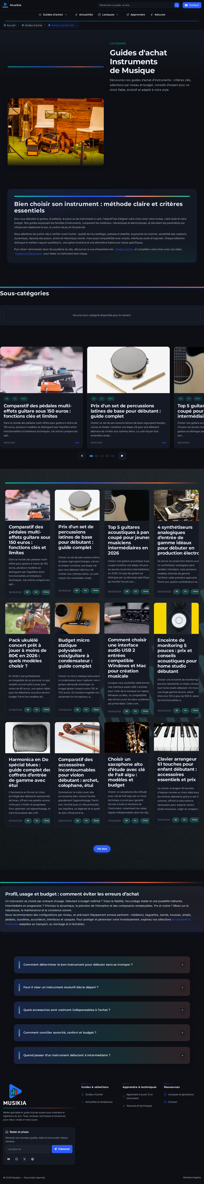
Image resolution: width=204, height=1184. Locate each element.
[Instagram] (17, 1159)
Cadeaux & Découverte (28, 253)
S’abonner (64, 1148)
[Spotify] (32, 1159)
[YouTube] (9, 1159)
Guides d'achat (124, 249)
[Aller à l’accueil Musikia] (39, 1094)
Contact (172, 1101)
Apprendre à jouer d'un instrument (139, 1096)
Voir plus (102, 848)
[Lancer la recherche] (176, 5)
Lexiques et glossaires (181, 1094)
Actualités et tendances (99, 1101)
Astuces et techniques (139, 1105)
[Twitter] (25, 1159)
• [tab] (91, 456)
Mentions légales (192, 1177)
